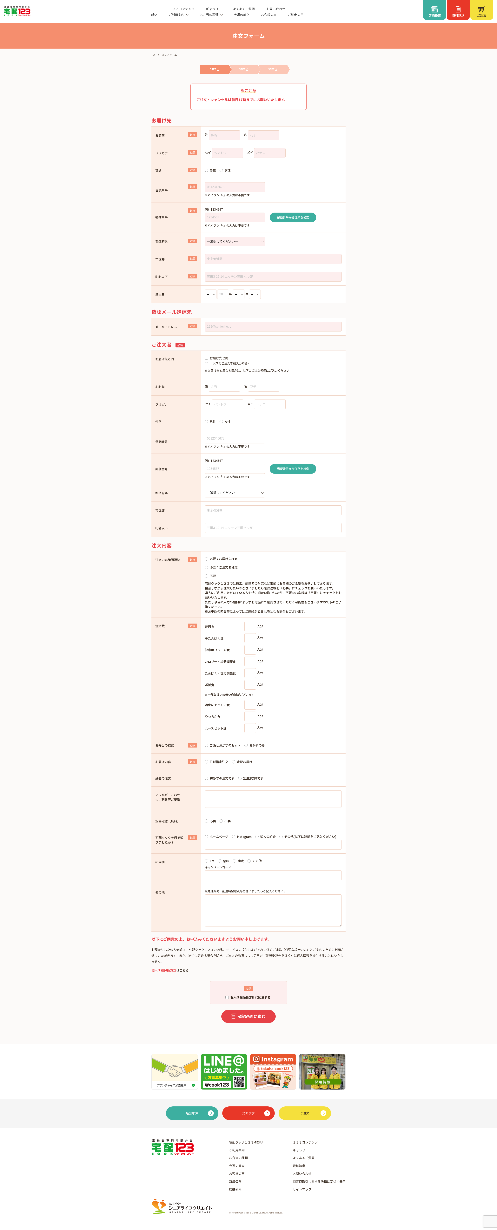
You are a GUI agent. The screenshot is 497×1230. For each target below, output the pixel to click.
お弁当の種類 (238, 1157)
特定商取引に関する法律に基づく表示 (319, 1181)
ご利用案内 (237, 1150)
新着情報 (235, 1181)
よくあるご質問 (244, 8)
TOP (153, 55)
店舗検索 (235, 1189)
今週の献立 (241, 14)
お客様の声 (268, 14)
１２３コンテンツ (181, 8)
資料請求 (299, 1165)
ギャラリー (214, 8)
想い (154, 14)
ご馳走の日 (295, 14)
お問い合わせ (275, 8)
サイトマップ (302, 1189)
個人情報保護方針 (163, 970)
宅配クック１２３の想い (246, 1142)
